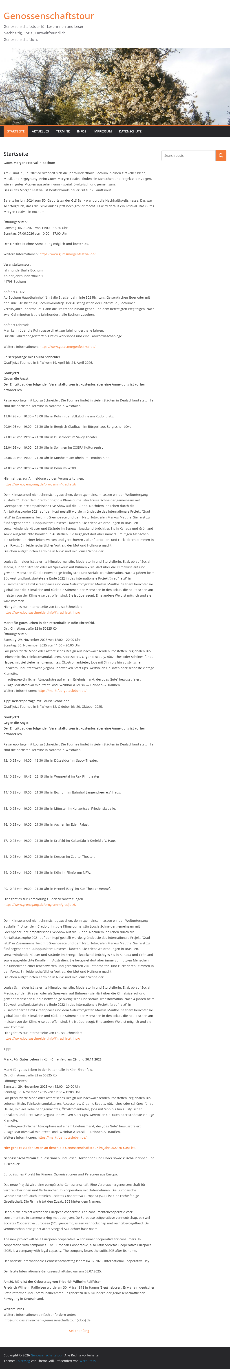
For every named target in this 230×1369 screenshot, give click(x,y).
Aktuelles (40, 131)
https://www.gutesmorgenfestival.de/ (67, 254)
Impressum (102, 131)
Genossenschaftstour (49, 15)
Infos (81, 131)
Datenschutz (130, 131)
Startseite (16, 131)
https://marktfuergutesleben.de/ (62, 690)
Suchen (221, 155)
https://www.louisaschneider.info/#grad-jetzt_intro (42, 612)
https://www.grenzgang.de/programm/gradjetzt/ (40, 484)
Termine (63, 131)
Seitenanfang (79, 1331)
